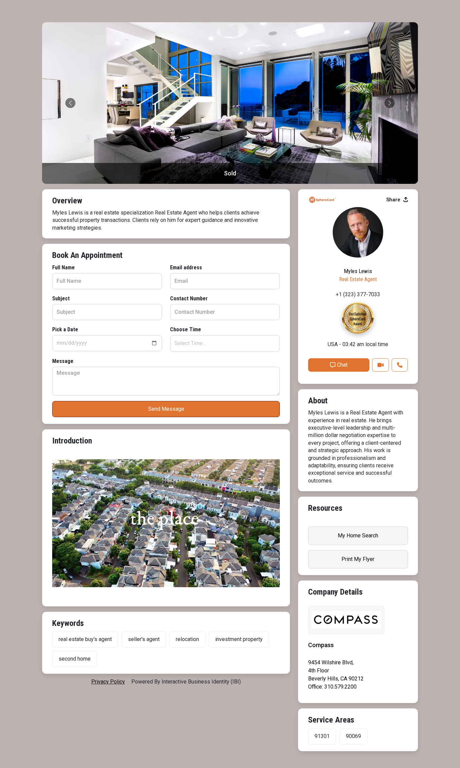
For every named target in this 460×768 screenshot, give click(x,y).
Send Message (166, 409)
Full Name (63, 267)
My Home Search (358, 535)
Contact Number (189, 298)
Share (394, 200)
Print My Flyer (357, 559)
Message (62, 361)
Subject (61, 298)
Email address (186, 267)
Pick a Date (65, 329)
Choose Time (185, 329)
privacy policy (108, 681)
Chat (342, 365)
